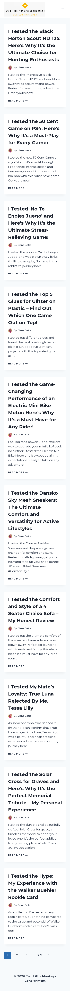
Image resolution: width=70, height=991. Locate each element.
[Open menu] (63, 9)
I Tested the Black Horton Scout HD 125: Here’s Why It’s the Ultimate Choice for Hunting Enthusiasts (34, 45)
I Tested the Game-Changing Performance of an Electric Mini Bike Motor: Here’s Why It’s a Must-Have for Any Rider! (32, 405)
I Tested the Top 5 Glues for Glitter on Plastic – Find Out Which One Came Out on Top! (32, 308)
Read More (18, 100)
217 (40, 955)
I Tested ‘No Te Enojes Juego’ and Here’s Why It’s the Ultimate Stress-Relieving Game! (31, 223)
